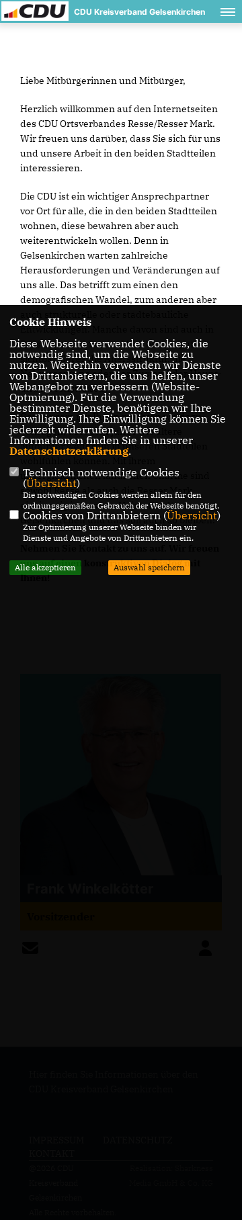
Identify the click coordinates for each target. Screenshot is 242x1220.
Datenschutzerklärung (68, 451)
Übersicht (51, 483)
